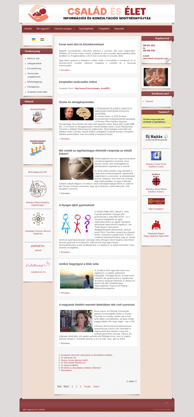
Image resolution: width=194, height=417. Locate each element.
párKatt (38, 250)
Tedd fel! (149, 101)
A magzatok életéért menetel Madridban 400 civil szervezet (97, 304)
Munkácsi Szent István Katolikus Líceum (156, 165)
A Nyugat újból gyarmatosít (76, 205)
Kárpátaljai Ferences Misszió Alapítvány (38, 232)
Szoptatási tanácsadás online (78, 81)
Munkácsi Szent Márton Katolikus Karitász (156, 190)
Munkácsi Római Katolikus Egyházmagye (38, 203)
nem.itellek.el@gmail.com (155, 58)
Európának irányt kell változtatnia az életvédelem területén (86, 355)
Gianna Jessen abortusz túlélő (74, 360)
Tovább (87, 386)
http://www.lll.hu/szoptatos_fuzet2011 (92, 88)
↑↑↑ (166, 402)
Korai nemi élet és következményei (81, 44)
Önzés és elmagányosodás (76, 102)
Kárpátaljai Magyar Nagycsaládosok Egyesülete (156, 234)
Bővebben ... (66, 70)
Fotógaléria (104, 28)
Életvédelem (66, 370)
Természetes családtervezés (34, 75)
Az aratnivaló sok (68, 358)
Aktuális (28, 28)
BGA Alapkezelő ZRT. (37, 172)
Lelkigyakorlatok (34, 63)
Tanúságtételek (86, 28)
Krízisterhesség (34, 68)
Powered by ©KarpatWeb (162, 409)
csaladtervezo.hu (38, 272)
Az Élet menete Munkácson (73, 363)
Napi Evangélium (156, 209)
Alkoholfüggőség (34, 82)
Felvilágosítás (33, 87)
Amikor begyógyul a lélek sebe (79, 263)
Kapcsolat (119, 28)
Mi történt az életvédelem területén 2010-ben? (81, 368)
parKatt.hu (38, 245)
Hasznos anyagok (63, 28)
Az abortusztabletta (69, 365)
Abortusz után (33, 58)
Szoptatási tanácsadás (37, 92)
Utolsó (96, 386)
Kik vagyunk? (43, 28)
